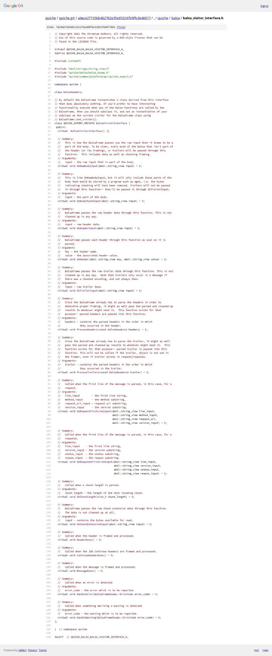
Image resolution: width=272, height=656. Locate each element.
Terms (43, 650)
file (121, 27)
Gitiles (22, 650)
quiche (50, 18)
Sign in (264, 6)
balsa (175, 18)
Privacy (32, 650)
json (265, 650)
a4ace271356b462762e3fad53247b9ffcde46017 (114, 18)
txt (256, 650)
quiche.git (67, 18)
